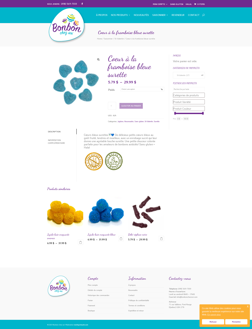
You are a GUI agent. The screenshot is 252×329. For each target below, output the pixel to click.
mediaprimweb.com (81, 325)
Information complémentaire (56, 141)
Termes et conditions (136, 305)
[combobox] (189, 75)
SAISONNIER (159, 15)
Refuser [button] (213, 322)
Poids (111, 89)
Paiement (91, 305)
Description (54, 131)
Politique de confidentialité (138, 300)
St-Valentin (119, 38)
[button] (98, 59)
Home (99, 38)
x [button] (248, 306)
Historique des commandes (98, 295)
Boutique (91, 310)
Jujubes (120, 121)
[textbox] (189, 95)
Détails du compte (95, 290)
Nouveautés (141, 15)
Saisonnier (108, 38)
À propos (101, 15)
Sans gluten (176, 4)
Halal (189, 4)
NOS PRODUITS (119, 15)
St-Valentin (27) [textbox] (189, 75)
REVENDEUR (178, 15)
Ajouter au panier (131, 105)
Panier (90, 300)
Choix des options (80, 242)
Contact (194, 15)
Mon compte (159, 4)
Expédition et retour (136, 310)
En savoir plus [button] (214, 315)
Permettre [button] (236, 322)
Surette (156, 121)
